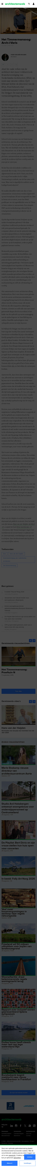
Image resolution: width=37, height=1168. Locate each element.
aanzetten (17, 1158)
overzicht (12, 1155)
